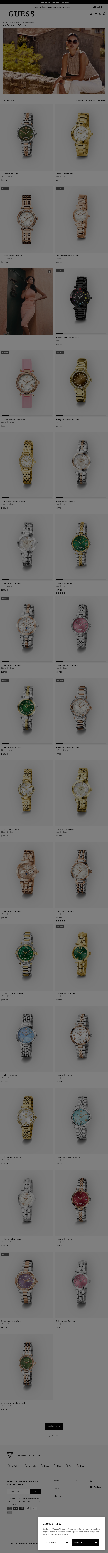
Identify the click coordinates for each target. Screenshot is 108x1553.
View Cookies (50, 1542)
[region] (71, 1533)
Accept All (78, 1542)
